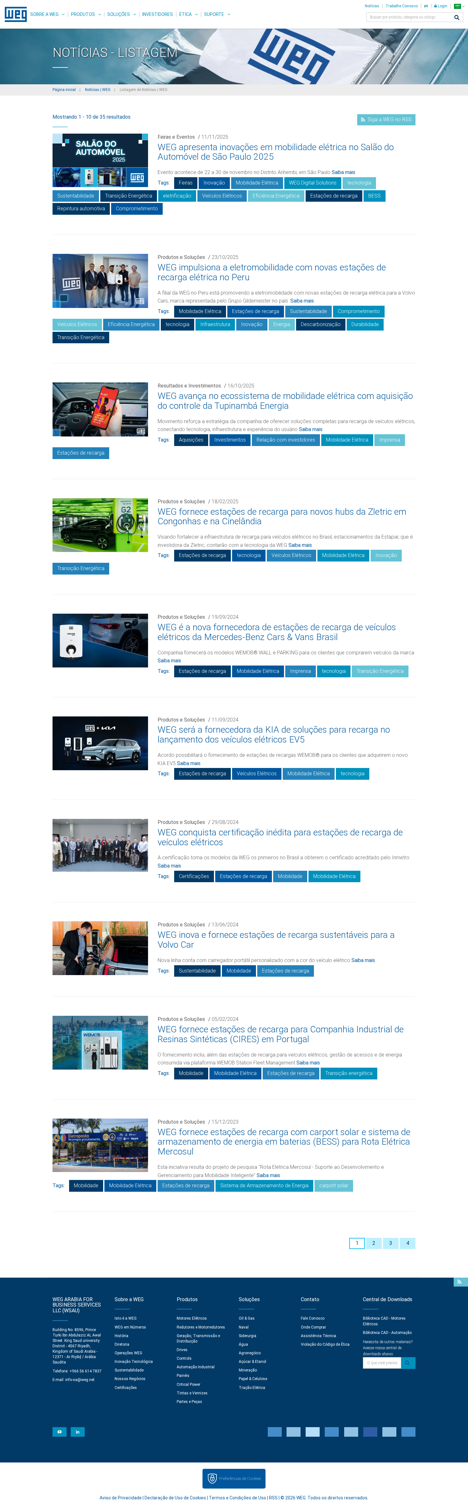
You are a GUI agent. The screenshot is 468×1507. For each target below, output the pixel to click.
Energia (281, 324)
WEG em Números (130, 1327)
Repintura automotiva (81, 209)
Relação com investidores (286, 440)
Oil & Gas (247, 1318)
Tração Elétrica (252, 1387)
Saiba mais (343, 172)
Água (243, 1344)
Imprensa (389, 440)
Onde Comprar (313, 1327)
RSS (273, 1497)
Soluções (118, 14)
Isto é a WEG (126, 1318)
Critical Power (188, 1384)
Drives (182, 1350)
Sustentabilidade (75, 196)
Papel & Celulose (253, 1379)
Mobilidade (290, 876)
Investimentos (230, 440)
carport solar (333, 1186)
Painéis (183, 1375)
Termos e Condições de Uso (237, 1497)
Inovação (214, 183)
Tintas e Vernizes (192, 1393)
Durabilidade (365, 324)
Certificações (194, 876)
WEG (13, 14)
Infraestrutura (215, 324)
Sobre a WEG (44, 14)
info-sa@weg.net (80, 1380)
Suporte (214, 14)
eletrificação (177, 196)
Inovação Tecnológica (134, 1361)
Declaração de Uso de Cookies (175, 1497)
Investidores (157, 14)
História (121, 1336)
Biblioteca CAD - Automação (387, 1332)
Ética (185, 14)
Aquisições (191, 440)
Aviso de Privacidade (121, 1497)
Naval (244, 1327)
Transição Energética (128, 196)
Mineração (248, 1370)
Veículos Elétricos (222, 196)
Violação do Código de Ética (325, 1344)
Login (442, 6)
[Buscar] (456, 18)
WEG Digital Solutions (313, 183)
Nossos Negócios (130, 1379)
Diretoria (122, 1344)
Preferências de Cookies (240, 1478)
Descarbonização (321, 324)
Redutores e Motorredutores (201, 1327)
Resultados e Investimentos (189, 386)
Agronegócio (250, 1353)
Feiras (186, 183)
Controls (184, 1358)
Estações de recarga (334, 196)
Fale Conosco (312, 1318)
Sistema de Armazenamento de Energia (264, 1186)
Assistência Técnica (318, 1336)
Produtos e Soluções (181, 257)
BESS (374, 196)
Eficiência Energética (276, 196)
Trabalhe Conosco (402, 6)
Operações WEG (128, 1353)
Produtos (83, 14)
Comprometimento (137, 209)
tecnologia (359, 183)
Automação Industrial (196, 1367)
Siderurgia (247, 1336)
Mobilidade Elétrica (257, 183)
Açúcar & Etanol (252, 1361)
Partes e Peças (189, 1401)
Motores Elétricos (192, 1318)
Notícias (372, 6)
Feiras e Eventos (176, 137)
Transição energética (348, 1073)
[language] (459, 6)
